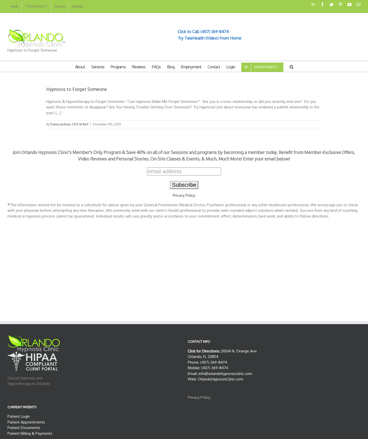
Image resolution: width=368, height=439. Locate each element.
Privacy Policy (184, 195)
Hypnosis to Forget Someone (76, 89)
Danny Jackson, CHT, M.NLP (69, 124)
